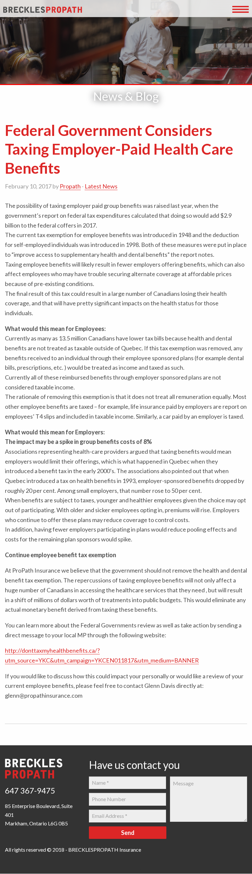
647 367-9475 (30, 790)
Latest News (101, 186)
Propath (70, 186)
